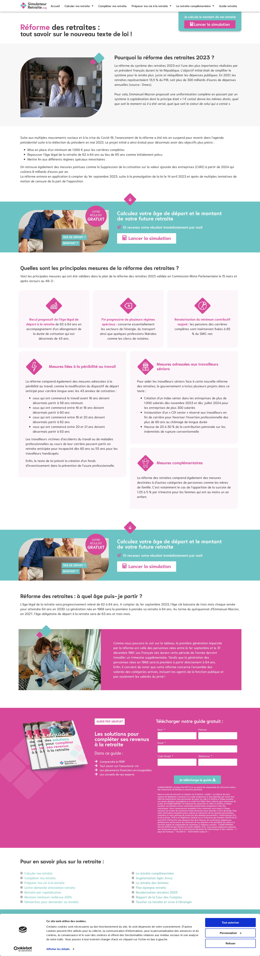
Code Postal (164, 756)
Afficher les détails (58, 949)
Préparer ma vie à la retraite (150, 6)
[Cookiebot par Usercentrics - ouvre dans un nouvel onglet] (22, 949)
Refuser (230, 943)
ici (168, 815)
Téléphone (204, 756)
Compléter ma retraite (112, 6)
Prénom (202, 729)
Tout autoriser (230, 922)
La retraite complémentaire (193, 6)
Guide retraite (228, 6)
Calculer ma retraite (77, 6)
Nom (160, 729)
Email (161, 743)
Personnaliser (228, 932)
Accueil (55, 6)
